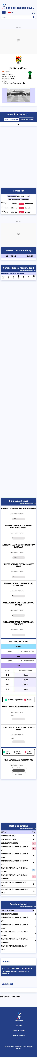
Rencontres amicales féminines (18, 199)
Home (22, 196)
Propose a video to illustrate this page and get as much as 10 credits (17, 971)
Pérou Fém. (14, 208)
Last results (12, 196)
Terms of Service (19, 1031)
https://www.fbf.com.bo (17, 83)
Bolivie (7, 72)
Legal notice (19, 1020)
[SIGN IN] (33, 12)
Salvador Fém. (29, 203)
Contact (19, 1025)
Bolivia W (14, 203)
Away (27, 196)
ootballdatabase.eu (20, 8)
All (18, 196)
